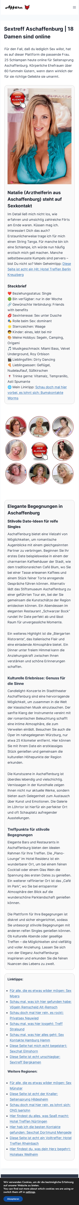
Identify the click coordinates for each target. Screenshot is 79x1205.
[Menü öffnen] (74, 7)
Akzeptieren (13, 1198)
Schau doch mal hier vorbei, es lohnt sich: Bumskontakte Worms (37, 392)
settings (30, 1192)
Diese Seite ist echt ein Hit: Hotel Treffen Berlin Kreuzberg (39, 269)
